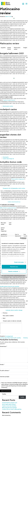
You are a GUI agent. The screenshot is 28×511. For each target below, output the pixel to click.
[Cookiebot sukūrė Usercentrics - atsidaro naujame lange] (20, 238)
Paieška (4, 394)
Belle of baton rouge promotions (8, 207)
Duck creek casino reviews (9, 404)
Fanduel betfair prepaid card (9, 402)
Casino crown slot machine (9, 406)
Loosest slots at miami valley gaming (11, 409)
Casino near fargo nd (8, 158)
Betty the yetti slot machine (9, 407)
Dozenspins (6, 157)
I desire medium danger (16, 310)
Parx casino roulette (8, 315)
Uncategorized (9, 336)
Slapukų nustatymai (13, 271)
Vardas (2, 364)
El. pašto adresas (4, 370)
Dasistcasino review (8, 106)
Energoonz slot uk (7, 188)
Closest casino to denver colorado (12, 321)
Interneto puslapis (4, 376)
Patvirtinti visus (14, 266)
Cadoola (8, 310)
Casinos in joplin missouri (9, 100)
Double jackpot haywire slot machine (9, 286)
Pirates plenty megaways (17, 179)
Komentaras (3, 346)
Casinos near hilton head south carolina (10, 337)
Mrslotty (25, 337)
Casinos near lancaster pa (14, 201)
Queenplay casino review (18, 188)
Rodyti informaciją (19, 262)
